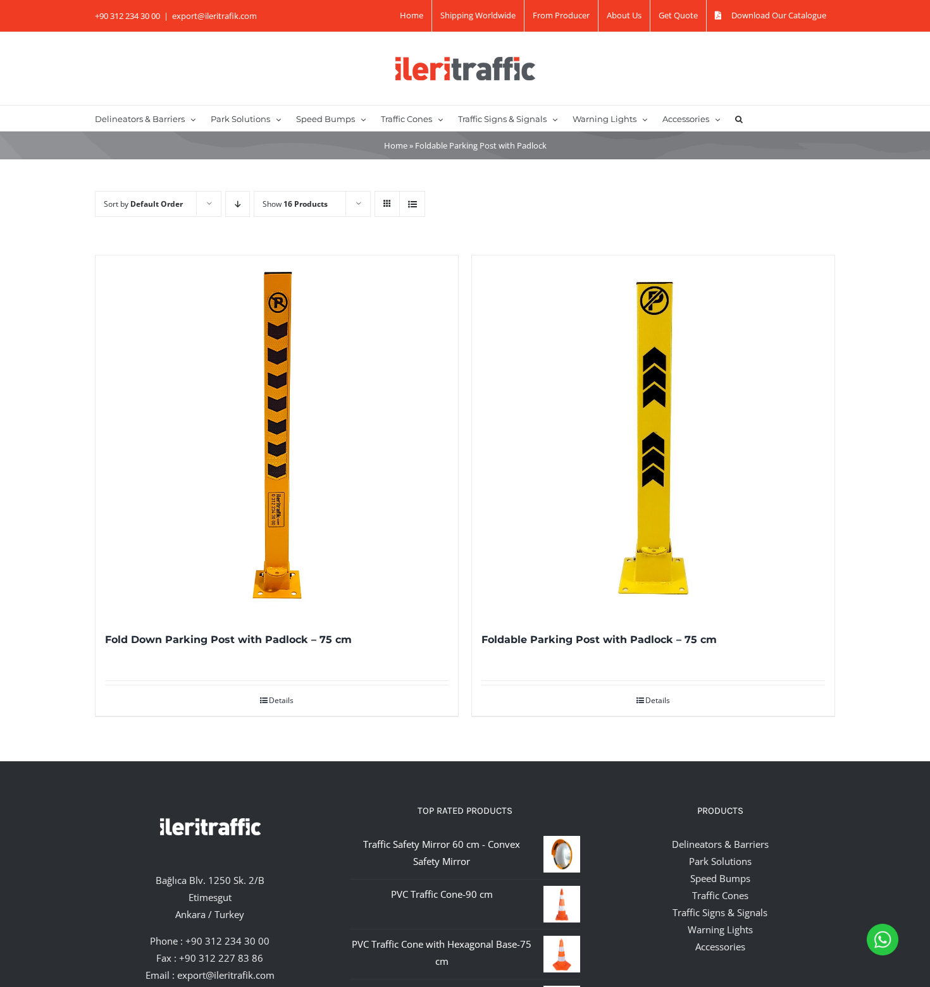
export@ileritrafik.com (214, 15)
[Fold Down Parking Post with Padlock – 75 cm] (277, 436)
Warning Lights (720, 929)
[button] (739, 118)
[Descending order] (237, 204)
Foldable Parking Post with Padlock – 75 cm (599, 640)
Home (395, 145)
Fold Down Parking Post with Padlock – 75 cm (228, 640)
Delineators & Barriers (720, 844)
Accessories (720, 946)
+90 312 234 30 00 (227, 941)
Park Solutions (720, 861)
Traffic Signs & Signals (720, 912)
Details (281, 700)
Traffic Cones (720, 895)
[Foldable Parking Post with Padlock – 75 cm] (653, 436)
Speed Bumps (720, 878)
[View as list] (412, 204)
